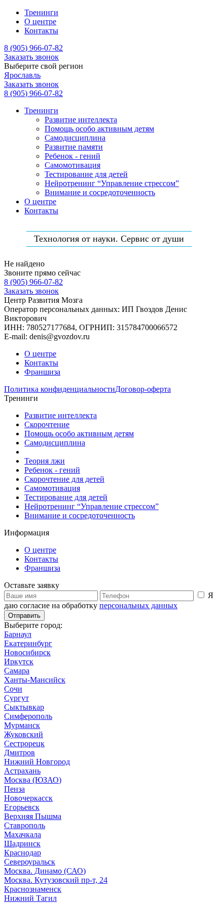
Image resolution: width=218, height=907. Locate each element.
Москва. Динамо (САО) (45, 871)
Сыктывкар (24, 707)
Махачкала (22, 834)
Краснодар (22, 852)
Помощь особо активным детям (99, 128)
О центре (40, 21)
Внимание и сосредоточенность (100, 192)
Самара (16, 670)
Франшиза (42, 372)
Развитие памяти (74, 147)
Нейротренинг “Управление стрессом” (112, 183)
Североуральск (29, 861)
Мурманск (22, 725)
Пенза (14, 789)
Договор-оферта (143, 389)
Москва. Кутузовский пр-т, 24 (55, 880)
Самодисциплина (75, 137)
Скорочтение (46, 424)
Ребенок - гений (72, 156)
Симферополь (28, 716)
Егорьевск (22, 807)
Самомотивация (72, 165)
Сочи (13, 689)
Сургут (16, 698)
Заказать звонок (31, 57)
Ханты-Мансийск (34, 679)
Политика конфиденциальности (59, 389)
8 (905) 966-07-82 (33, 47)
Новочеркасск (28, 798)
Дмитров (19, 752)
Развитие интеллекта (81, 119)
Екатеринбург (28, 643)
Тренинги (41, 12)
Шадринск (22, 843)
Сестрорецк (24, 743)
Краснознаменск (32, 889)
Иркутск (18, 661)
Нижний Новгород (37, 761)
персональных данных (138, 605)
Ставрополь (24, 825)
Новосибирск (27, 652)
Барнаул (17, 634)
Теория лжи (44, 461)
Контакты (41, 30)
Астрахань (22, 770)
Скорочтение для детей (64, 479)
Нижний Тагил (30, 898)
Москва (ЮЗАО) (32, 780)
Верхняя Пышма (32, 816)
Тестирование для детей (86, 174)
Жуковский (23, 734)
